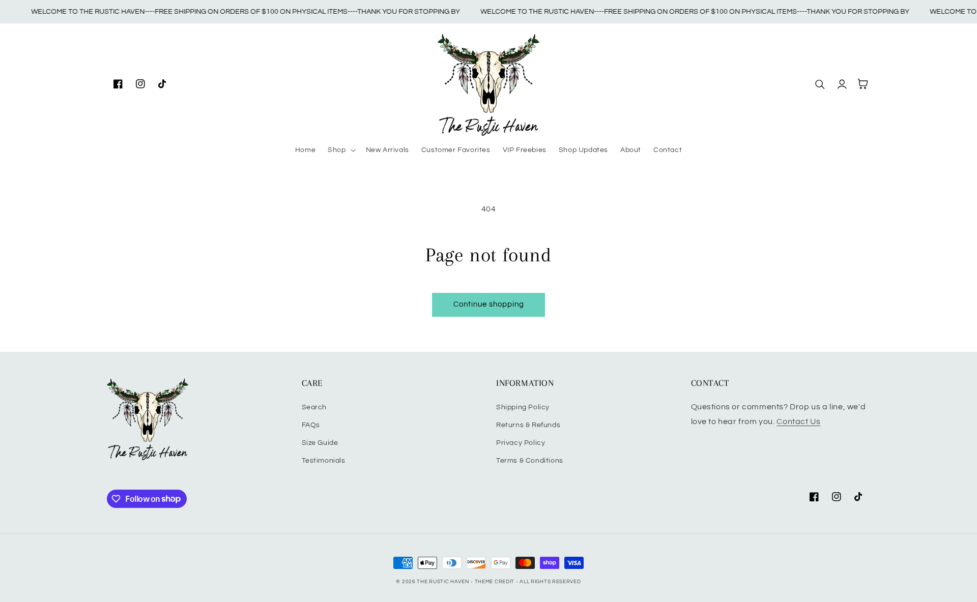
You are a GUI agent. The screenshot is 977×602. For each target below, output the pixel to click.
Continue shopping (488, 304)
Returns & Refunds (528, 425)
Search (314, 407)
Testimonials (324, 460)
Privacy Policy (520, 442)
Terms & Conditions (529, 460)
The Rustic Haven (443, 581)
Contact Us (798, 421)
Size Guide (320, 442)
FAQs (311, 425)
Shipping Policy (523, 407)
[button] (340, 150)
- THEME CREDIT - (495, 581)
